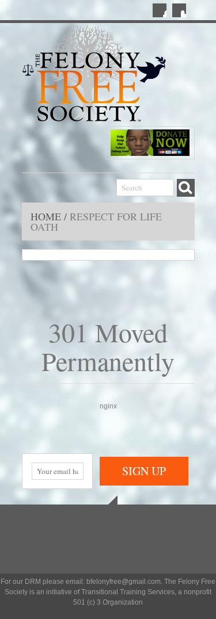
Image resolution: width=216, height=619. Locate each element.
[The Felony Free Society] (94, 74)
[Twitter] (179, 10)
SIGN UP (144, 471)
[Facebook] (159, 10)
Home (47, 216)
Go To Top (108, 500)
